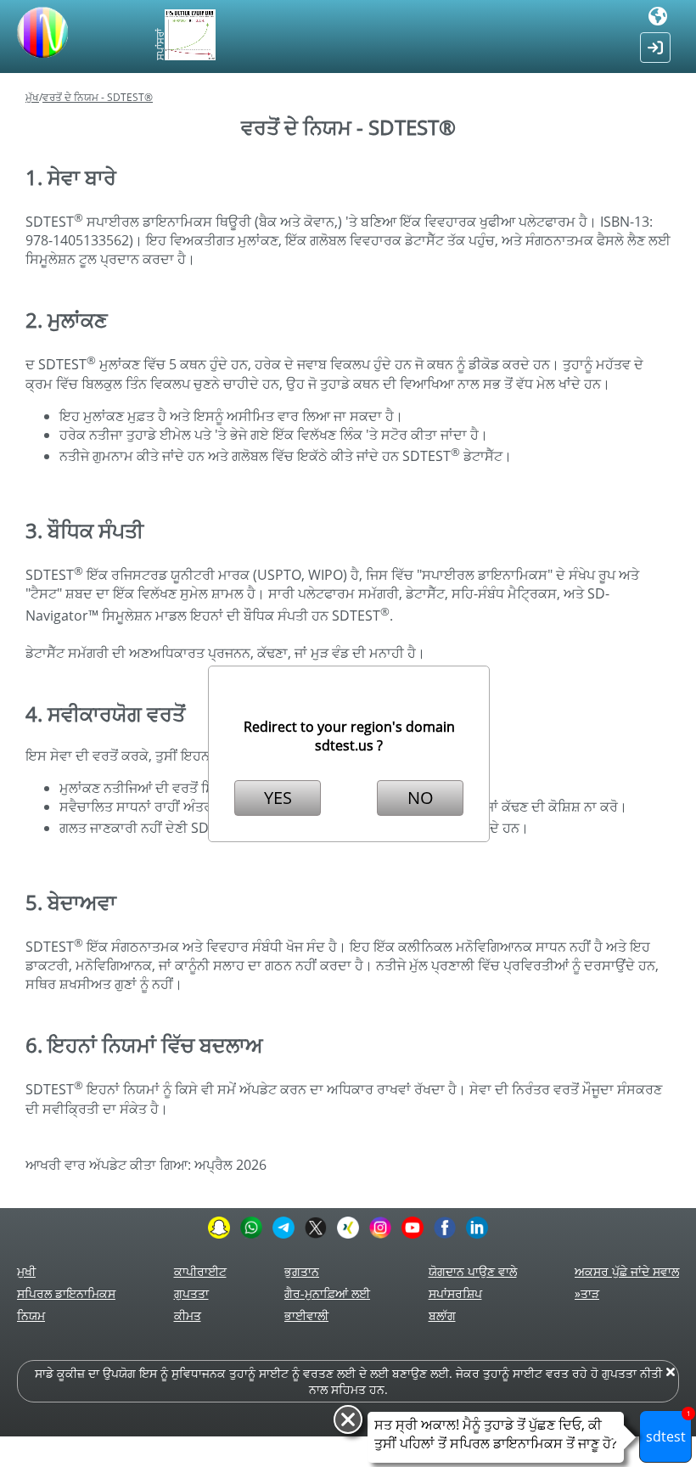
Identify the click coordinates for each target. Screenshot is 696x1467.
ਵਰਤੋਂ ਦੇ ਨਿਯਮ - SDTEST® (97, 97)
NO (420, 797)
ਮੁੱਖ (32, 97)
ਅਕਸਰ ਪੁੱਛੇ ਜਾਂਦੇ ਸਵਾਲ (627, 1271)
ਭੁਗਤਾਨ (301, 1271)
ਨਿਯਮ (31, 1315)
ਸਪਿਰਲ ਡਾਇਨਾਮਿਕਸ (66, 1293)
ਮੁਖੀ (26, 1271)
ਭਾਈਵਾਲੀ (306, 1315)
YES (278, 797)
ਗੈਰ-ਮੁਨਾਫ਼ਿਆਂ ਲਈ (327, 1293)
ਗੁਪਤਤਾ (191, 1293)
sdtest (668, 1428)
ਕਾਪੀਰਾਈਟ (200, 1271)
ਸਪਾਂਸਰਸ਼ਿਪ (455, 1293)
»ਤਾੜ (587, 1293)
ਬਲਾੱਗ (442, 1315)
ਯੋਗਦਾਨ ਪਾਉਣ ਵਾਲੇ (473, 1271)
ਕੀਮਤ (187, 1315)
